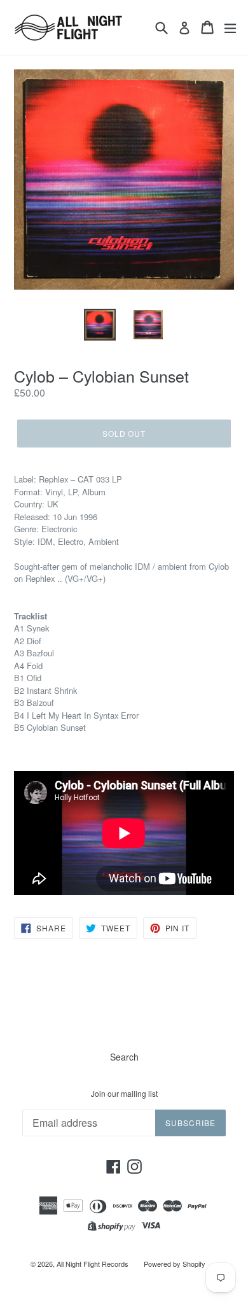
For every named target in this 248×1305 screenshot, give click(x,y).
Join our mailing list (124, 1093)
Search (124, 1056)
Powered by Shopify (174, 1264)
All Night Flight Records (92, 1264)
